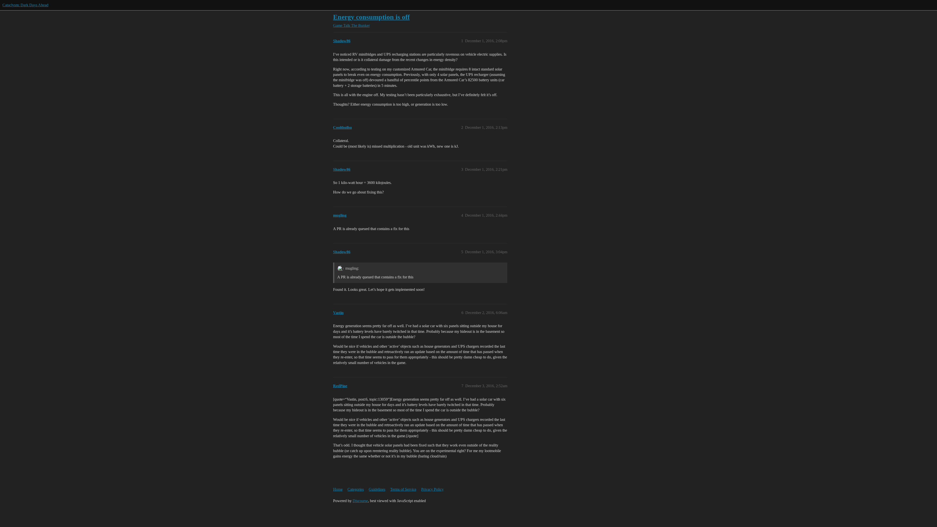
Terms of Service (403, 489)
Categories (355, 489)
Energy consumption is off (371, 17)
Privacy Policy (432, 489)
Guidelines (377, 489)
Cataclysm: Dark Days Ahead (25, 5)
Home (338, 489)
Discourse (360, 501)
